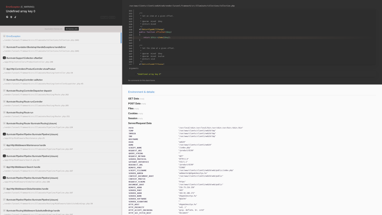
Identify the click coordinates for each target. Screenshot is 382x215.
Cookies (133, 113)
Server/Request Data (140, 123)
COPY (104, 17)
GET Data (133, 98)
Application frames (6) (53, 28)
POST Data (134, 103)
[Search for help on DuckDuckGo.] (11, 17)
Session (132, 118)
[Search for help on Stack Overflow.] (15, 17)
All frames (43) (72, 28)
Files (131, 108)
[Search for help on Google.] (7, 17)
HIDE (112, 17)
